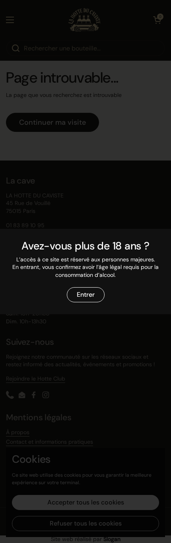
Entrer (86, 294)
